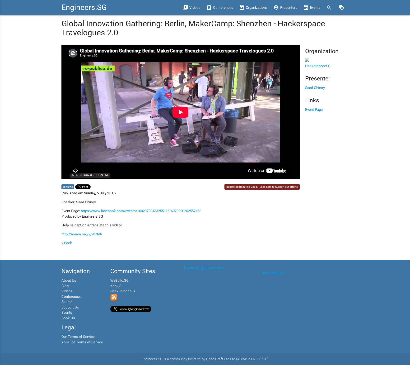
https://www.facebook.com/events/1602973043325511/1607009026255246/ (141, 211)
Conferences (71, 297)
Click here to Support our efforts (279, 186)
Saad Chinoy (315, 88)
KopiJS (115, 286)
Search (66, 302)
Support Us (70, 307)
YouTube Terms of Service (82, 342)
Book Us (68, 318)
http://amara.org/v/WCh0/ (81, 234)
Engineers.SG (84, 7)
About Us (68, 280)
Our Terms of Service (78, 337)
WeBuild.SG (119, 280)
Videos (67, 291)
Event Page (314, 110)
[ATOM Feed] (113, 299)
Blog (65, 286)
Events (66, 312)
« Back (66, 243)
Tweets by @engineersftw (203, 268)
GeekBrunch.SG (122, 291)
